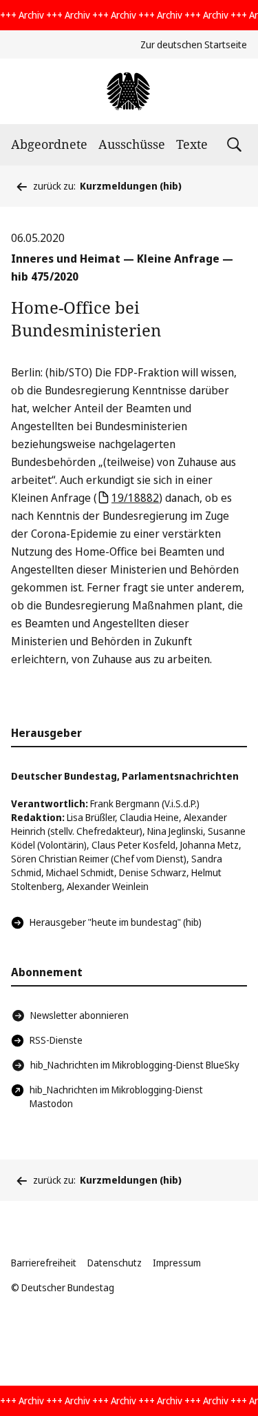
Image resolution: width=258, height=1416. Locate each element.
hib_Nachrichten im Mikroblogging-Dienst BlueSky (134, 1064)
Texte (192, 144)
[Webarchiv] (129, 91)
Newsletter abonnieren (79, 1015)
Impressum (177, 1262)
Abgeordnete (49, 144)
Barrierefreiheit (43, 1262)
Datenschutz (114, 1262)
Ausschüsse (131, 144)
